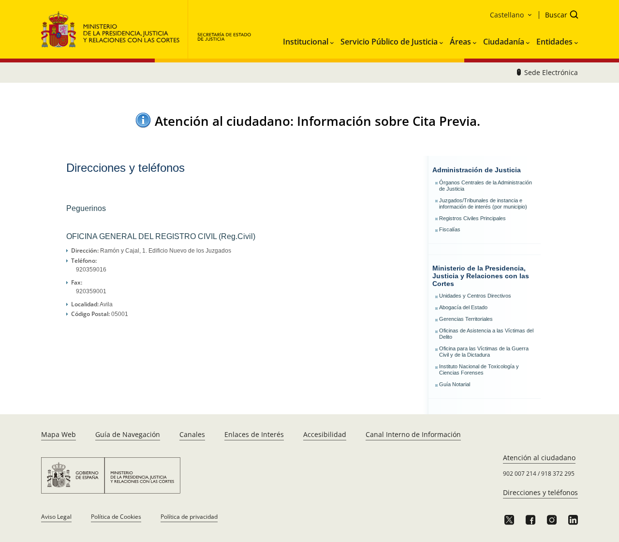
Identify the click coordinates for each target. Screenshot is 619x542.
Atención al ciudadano (539, 457)
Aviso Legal (56, 516)
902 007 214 (519, 473)
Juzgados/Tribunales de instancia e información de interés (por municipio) (483, 203)
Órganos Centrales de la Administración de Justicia (485, 186)
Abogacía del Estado (463, 307)
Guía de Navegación (127, 434)
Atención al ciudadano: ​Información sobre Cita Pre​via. (317, 121)
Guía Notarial (454, 384)
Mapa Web (58, 434)
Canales (192, 434)
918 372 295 (558, 473)
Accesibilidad (324, 434)
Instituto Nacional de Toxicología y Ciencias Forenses (479, 369)
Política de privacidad (189, 516)
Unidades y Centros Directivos (475, 296)
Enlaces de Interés (254, 434)
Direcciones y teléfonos (540, 492)
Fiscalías (449, 229)
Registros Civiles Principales (472, 218)
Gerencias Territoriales (466, 319)
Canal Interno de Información (413, 434)
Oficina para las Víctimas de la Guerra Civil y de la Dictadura (484, 352)
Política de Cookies (116, 516)
